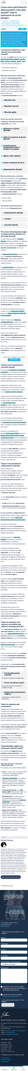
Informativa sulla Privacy (10, 996)
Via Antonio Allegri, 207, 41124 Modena (15, 1030)
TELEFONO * (5, 956)
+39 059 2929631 (10, 1032)
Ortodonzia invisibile (6, 1059)
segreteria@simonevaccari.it (11, 1034)
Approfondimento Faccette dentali (10, 23)
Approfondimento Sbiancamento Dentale (12, 25)
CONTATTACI (14, 359)
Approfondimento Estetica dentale (10, 22)
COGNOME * (5, 944)
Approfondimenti (14, 20)
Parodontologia (5, 1061)
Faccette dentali (5, 1058)
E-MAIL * (3, 950)
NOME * (3, 938)
